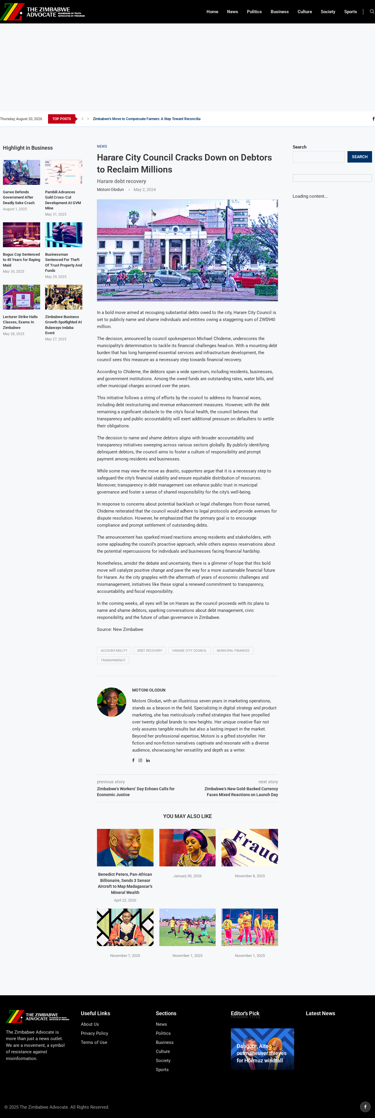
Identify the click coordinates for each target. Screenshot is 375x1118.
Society (328, 11)
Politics (254, 11)
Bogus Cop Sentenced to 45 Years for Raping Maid (21, 259)
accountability (114, 651)
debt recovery (149, 651)
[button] (82, 119)
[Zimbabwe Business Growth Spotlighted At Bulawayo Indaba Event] (63, 297)
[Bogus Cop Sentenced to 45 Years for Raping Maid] (21, 234)
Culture (305, 11)
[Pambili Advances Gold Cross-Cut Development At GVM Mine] (63, 172)
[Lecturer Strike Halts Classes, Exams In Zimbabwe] (21, 297)
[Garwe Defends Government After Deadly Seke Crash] (21, 172)
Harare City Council (189, 651)
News (232, 11)
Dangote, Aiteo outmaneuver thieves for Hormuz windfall (262, 1053)
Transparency (113, 660)
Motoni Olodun (110, 189)
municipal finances (233, 651)
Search (299, 147)
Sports (350, 11)
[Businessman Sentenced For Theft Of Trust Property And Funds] (63, 234)
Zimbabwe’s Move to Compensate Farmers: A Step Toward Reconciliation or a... (154, 119)
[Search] (372, 11)
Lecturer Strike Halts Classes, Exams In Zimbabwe (20, 322)
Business (280, 11)
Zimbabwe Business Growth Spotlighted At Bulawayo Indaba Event (63, 325)
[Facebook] (373, 119)
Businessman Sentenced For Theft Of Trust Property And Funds (63, 262)
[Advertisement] (187, 67)
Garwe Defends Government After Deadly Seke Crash (19, 197)
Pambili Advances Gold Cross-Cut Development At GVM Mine (63, 200)
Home (212, 11)
